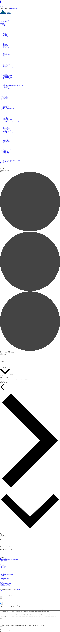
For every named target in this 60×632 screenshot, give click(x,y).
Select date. (11, 374)
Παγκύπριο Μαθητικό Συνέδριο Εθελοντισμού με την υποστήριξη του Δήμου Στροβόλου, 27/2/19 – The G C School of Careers (16, 379)
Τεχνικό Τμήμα (2, 582)
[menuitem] (30, 18)
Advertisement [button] (1, 626)
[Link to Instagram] (0, 2)
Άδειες (1, 572)
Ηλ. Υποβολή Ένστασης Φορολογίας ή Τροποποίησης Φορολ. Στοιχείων (9, 559)
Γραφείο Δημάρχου (2, 579)
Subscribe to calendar (30, 489)
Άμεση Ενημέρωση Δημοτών (4, 558)
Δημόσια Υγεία (4, 150)
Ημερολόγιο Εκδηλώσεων (3, 561)
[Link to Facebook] (0, 0)
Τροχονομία (1, 587)
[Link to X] (0, 3)
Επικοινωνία (3, 116)
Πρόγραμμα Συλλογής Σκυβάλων (4, 570)
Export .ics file (2, 535)
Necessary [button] (1, 602)
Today (1, 391)
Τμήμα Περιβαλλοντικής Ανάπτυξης (5, 585)
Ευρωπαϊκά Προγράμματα (3, 565)
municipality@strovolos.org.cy (13, 8)
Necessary (2, 603)
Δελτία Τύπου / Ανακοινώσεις (4, 560)
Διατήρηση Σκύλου (2, 573)
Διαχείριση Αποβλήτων (5, 129)
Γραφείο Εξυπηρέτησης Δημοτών (4, 578)
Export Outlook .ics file (3, 536)
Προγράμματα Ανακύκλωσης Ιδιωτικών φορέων (6, 574)
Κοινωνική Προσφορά (4, 89)
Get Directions (4, 354)
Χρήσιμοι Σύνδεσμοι (3, 567)
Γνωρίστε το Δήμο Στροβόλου (5, 31)
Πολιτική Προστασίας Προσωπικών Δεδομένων (6, 563)
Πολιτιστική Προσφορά (4, 74)
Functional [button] (1, 618)
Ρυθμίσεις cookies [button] (2, 595)
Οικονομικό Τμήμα (2, 581)
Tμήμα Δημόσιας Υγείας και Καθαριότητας (6, 586)
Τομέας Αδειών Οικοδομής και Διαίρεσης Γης (6, 583)
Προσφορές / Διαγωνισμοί (3, 564)
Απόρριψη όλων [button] (11, 595)
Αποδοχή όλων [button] (7, 595)
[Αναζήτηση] (0, 163)
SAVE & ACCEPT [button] (2, 631)
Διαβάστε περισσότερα (16, 595)
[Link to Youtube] (0, 1)
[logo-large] (6, 13)
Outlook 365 (1, 533)
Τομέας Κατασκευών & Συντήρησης (4, 584)
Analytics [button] (1, 623)
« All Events (1, 353)
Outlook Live (1, 534)
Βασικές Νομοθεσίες (3, 566)
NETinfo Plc (18, 589)
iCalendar (1, 532)
